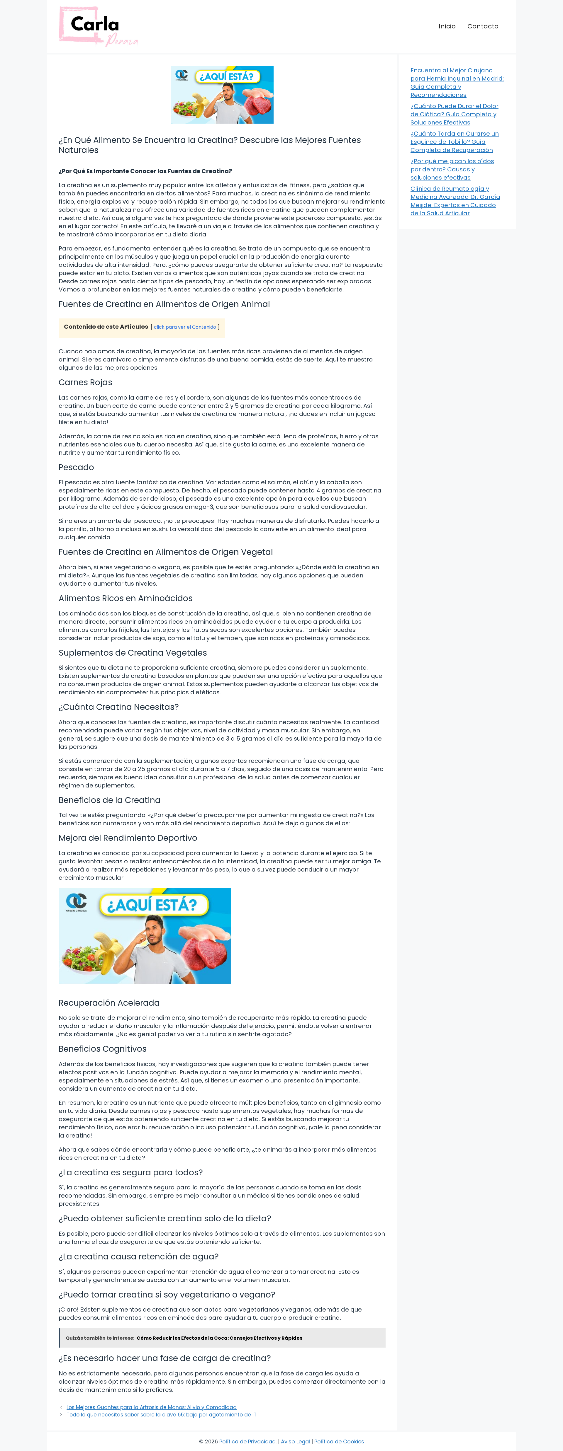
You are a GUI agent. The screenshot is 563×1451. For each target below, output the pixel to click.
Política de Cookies (339, 1441)
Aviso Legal (295, 1441)
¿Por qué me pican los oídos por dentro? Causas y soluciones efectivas (452, 169)
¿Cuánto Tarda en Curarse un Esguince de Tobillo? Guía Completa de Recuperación (455, 141)
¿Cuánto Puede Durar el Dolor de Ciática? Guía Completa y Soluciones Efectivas (454, 114)
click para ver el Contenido (185, 327)
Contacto (482, 26)
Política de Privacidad (247, 1441)
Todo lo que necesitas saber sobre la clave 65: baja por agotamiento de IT (162, 1414)
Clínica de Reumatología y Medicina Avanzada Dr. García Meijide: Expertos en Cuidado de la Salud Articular (455, 201)
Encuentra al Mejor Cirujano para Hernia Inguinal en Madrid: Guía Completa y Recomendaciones (457, 82)
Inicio (447, 26)
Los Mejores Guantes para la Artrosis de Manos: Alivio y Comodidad (152, 1407)
